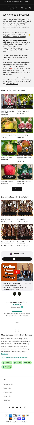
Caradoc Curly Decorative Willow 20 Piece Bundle (25, 218)
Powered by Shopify (23, 421)
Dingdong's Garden (14, 421)
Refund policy (7, 388)
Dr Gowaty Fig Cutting (22, 135)
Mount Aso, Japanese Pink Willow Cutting (7, 112)
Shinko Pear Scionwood (7, 157)
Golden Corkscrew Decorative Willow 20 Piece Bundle (8, 218)
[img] (17, 305)
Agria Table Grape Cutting (23, 111)
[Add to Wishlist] (15, 96)
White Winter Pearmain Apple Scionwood (24, 158)
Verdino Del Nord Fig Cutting (24, 181)
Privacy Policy (7, 396)
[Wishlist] (26, 8)
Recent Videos (18, 254)
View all (17, 189)
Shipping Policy (7, 392)
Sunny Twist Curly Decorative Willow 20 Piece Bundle (8, 242)
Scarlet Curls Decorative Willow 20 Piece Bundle (24, 242)
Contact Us (6, 400)
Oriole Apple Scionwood (7, 181)
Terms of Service (8, 384)
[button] (3, 8)
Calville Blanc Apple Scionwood (8, 135)
